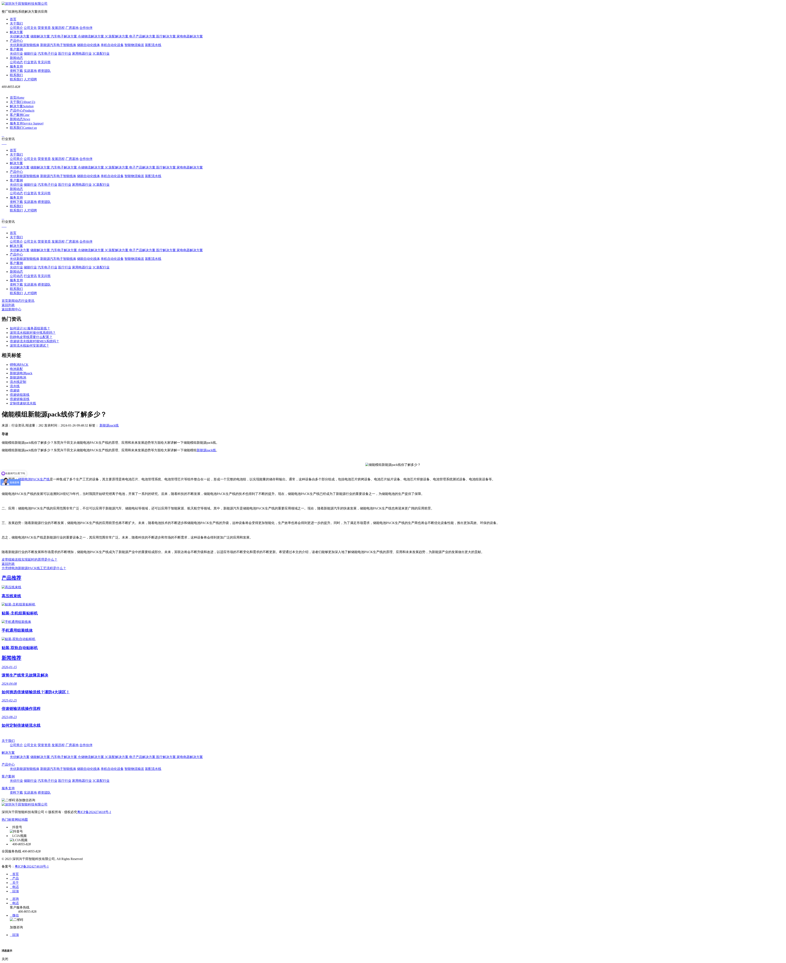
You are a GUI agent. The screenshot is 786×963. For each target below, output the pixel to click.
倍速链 (15, 390)
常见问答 (44, 62)
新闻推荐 (11, 658)
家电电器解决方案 (190, 36)
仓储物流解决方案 (91, 36)
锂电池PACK (19, 364)
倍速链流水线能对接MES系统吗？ (34, 341)
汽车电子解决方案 (64, 36)
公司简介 (16, 27)
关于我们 (16, 23)
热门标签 (8, 819)
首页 (13, 19)
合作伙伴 (86, 27)
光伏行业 (16, 53)
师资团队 (44, 70)
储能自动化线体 (88, 45)
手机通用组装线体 (17, 630)
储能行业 (30, 53)
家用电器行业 (82, 53)
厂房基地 (72, 27)
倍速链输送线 (19, 399)
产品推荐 (11, 578)
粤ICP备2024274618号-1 (94, 812)
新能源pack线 (109, 425)
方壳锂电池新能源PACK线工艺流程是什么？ (34, 568)
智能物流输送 (134, 45)
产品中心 (16, 40)
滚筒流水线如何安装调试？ (29, 345)
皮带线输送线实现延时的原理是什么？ (29, 559)
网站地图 (21, 819)
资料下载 (16, 70)
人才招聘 (30, 79)
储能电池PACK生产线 (34, 479)
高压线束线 (11, 596)
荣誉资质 (44, 27)
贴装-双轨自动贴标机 (20, 648)
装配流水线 (153, 45)
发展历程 (58, 27)
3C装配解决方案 (117, 36)
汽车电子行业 (47, 53)
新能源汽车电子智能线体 (58, 45)
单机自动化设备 (112, 45)
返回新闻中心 (11, 309)
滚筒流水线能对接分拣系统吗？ (33, 332)
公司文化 (30, 27)
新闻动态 (16, 58)
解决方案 (16, 32)
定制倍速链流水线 (23, 403)
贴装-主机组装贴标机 (20, 613)
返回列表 (8, 305)
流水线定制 (18, 382)
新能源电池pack (21, 373)
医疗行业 (64, 53)
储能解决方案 (40, 36)
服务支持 (16, 66)
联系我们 (16, 75)
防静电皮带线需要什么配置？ (31, 337)
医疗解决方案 (166, 36)
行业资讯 (30, 62)
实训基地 (30, 70)
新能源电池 (18, 377)
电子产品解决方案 (142, 36)
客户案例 (16, 49)
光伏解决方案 (19, 36)
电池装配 (16, 369)
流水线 (15, 386)
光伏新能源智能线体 (24, 45)
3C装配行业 (101, 53)
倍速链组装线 (19, 394)
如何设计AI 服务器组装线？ (30, 328)
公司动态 (16, 62)
